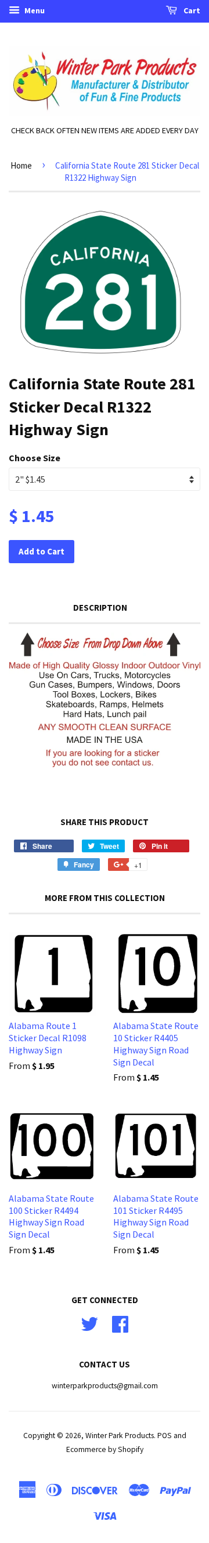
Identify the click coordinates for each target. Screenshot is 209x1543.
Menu (34, 10)
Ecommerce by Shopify (104, 1449)
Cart (191, 10)
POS (164, 1435)
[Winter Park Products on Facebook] (120, 1323)
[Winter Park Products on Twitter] (89, 1323)
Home (21, 165)
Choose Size (34, 458)
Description (100, 607)
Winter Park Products (119, 1435)
